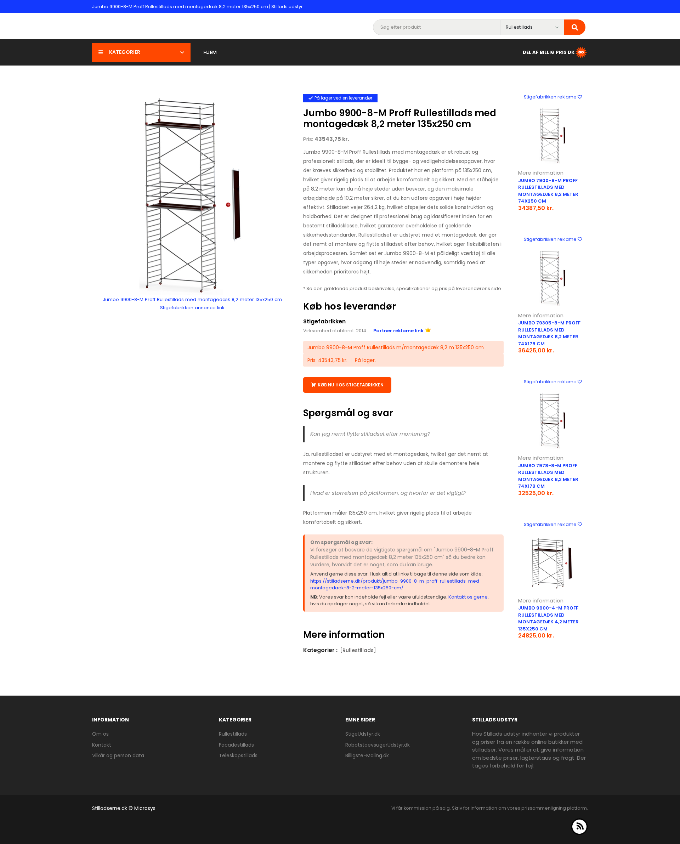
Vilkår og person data (118, 755)
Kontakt (101, 744)
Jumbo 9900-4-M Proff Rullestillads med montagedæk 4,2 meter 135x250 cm (548, 618)
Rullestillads (233, 733)
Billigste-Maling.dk (367, 755)
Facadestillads (236, 744)
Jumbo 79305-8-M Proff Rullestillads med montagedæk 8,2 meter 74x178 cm (549, 333)
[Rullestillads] (358, 650)
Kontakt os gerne (468, 597)
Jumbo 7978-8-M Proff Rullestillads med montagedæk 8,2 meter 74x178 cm (548, 476)
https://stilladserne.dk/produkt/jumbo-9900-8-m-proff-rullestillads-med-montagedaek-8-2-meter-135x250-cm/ (396, 584)
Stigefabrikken (324, 321)
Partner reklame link (398, 330)
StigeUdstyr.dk (362, 733)
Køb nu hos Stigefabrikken (351, 385)
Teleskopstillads (238, 755)
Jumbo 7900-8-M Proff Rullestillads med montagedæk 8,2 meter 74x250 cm (548, 191)
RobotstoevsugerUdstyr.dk (377, 744)
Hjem (210, 52)
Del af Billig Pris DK (548, 52)
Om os (100, 733)
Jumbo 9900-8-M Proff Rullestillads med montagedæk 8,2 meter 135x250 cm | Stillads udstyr (197, 6)
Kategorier (124, 52)
